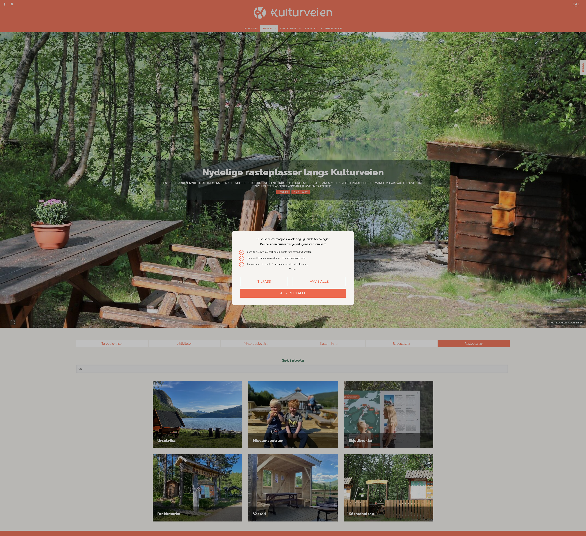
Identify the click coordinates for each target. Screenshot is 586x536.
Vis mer (293, 269)
